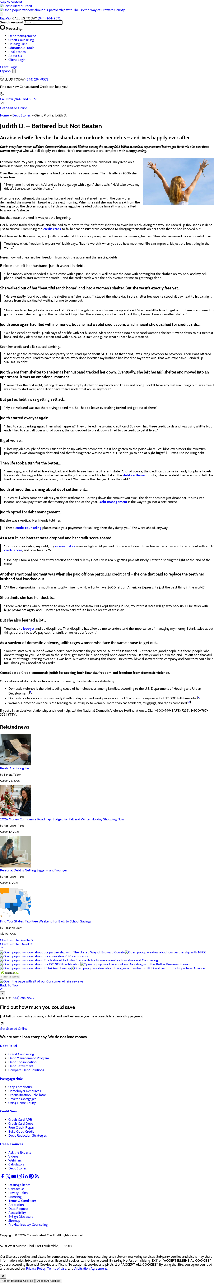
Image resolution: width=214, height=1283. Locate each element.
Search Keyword (11, 22)
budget (28, 629)
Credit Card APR (20, 1120)
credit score (13, 550)
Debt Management (22, 36)
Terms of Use (56, 1268)
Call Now (18, 99)
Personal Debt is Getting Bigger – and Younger (33, 870)
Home (4, 115)
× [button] (2, 993)
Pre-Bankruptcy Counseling (28, 1225)
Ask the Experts (19, 1152)
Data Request (18, 1209)
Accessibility (17, 1213)
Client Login (16, 60)
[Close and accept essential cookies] (3, 1276)
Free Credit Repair (21, 1128)
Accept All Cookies (48, 1280)
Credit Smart (9, 1111)
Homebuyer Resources (24, 1091)
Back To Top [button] (9, 985)
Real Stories (17, 52)
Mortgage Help (11, 1079)
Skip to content (11, 2)
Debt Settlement (20, 1066)
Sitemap (14, 1221)
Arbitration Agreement (90, 1268)
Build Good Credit (21, 1131)
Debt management (113, 502)
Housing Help (18, 44)
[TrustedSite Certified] (10, 974)
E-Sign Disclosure (20, 1217)
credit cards (52, 229)
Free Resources (11, 1144)
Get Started (14, 108)
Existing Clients (19, 1185)
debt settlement (135, 475)
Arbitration (16, 1205)
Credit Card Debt (20, 1124)
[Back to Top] (1, 948)
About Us (15, 56)
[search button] (1, 14)
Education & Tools (21, 48)
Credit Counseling (21, 40)
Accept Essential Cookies (17, 1280)
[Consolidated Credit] (16, 6)
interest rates (65, 546)
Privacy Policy (18, 1193)
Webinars (15, 1160)
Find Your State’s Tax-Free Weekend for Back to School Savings (45, 921)
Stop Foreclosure (20, 1087)
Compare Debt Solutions (26, 1070)
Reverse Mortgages (22, 1099)
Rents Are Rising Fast (15, 768)
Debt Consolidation (22, 1062)
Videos (13, 1156)
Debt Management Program (28, 1058)
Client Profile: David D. (16, 944)
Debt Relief (8, 1046)
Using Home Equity (22, 1103)
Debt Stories (21, 115)
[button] (62, 10)
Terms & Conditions (22, 1201)
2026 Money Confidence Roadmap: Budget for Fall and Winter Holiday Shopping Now (62, 819)
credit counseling (28, 528)
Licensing (15, 1197)
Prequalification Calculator (27, 1095)
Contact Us (16, 1189)
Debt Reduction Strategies (27, 1135)
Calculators (16, 1164)
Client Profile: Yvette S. (16, 940)
